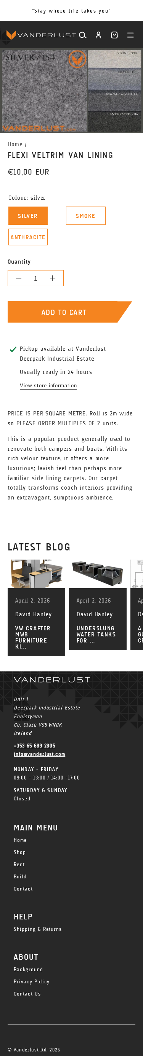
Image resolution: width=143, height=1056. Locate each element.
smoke (86, 215)
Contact (23, 889)
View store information (48, 385)
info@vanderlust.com (39, 754)
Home (15, 144)
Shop (20, 852)
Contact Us (27, 994)
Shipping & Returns (38, 929)
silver (28, 215)
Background (28, 969)
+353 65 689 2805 (34, 746)
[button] (114, 35)
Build (20, 876)
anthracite (28, 237)
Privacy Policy (32, 981)
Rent (19, 864)
